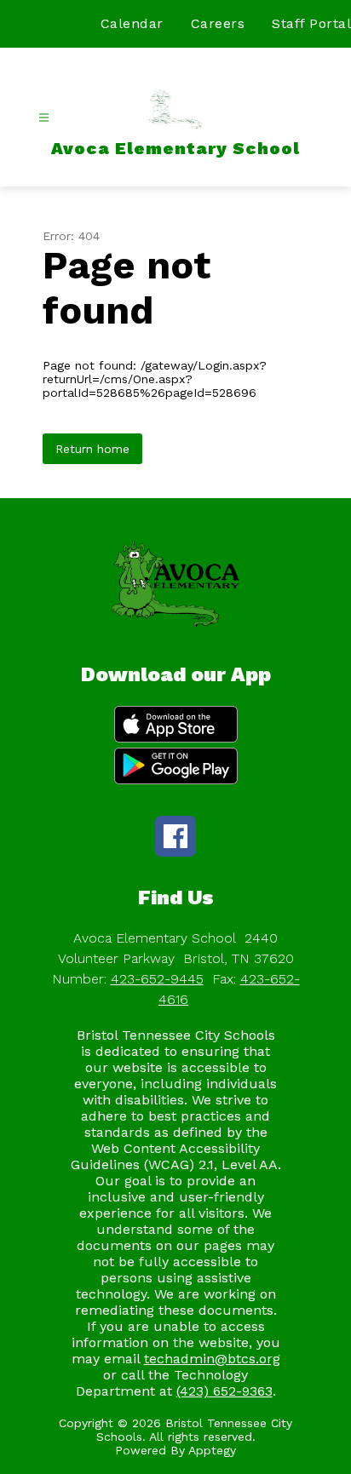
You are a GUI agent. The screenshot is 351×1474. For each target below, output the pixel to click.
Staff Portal (311, 23)
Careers (218, 23)
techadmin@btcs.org (212, 1359)
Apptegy (212, 1450)
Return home (92, 449)
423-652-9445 (157, 979)
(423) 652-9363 (224, 1391)
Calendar (132, 23)
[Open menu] (44, 118)
